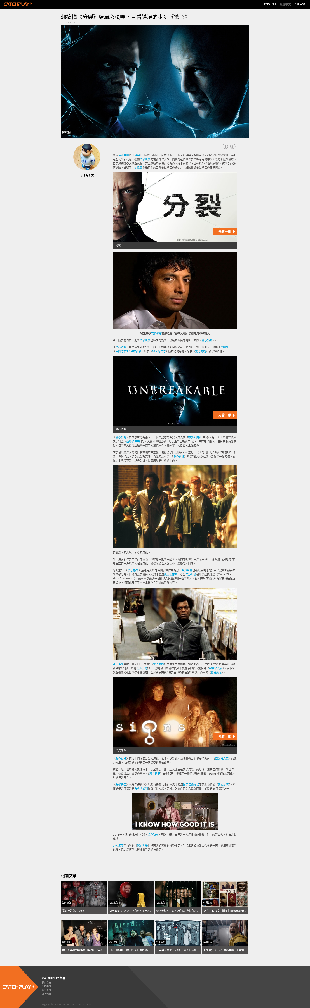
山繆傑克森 (133, 441)
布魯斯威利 (195, 437)
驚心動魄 (207, 340)
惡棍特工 (121, 784)
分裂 (137, 155)
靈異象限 (216, 672)
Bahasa (300, 4)
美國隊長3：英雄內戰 (128, 351)
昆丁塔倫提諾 (191, 784)
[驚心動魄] (175, 394)
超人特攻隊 (159, 351)
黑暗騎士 (225, 347)
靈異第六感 (215, 668)
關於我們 (46, 982)
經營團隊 (46, 990)
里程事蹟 (46, 986)
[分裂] (175, 210)
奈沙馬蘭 (123, 155)
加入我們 (46, 994)
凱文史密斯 (170, 574)
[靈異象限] (175, 715)
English (270, 4)
